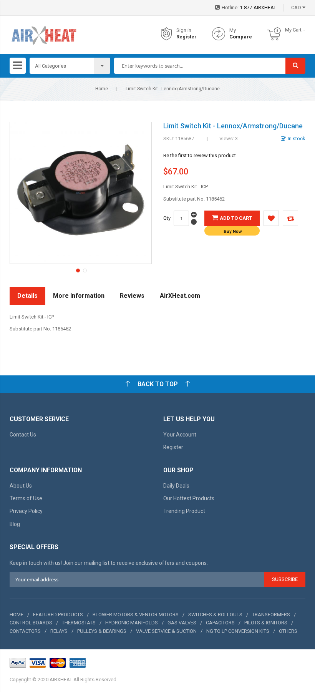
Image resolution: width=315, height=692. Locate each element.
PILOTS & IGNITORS (265, 623)
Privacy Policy (26, 511)
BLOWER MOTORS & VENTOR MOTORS (136, 614)
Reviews (132, 295)
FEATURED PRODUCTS (58, 614)
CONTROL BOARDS (31, 623)
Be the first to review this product (199, 155)
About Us (21, 486)
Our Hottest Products (188, 498)
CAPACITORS (220, 623)
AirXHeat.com (180, 295)
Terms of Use (26, 498)
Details (27, 295)
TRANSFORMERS (271, 614)
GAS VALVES (181, 623)
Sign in (183, 30)
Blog (15, 524)
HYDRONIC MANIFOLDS (131, 623)
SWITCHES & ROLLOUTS (215, 614)
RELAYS (59, 631)
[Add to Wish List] (271, 218)
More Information (78, 295)
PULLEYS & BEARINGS (101, 631)
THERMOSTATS (79, 623)
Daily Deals (176, 486)
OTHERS (288, 631)
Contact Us (23, 434)
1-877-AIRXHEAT (258, 7)
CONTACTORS (25, 631)
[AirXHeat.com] (44, 34)
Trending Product (184, 511)
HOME (16, 614)
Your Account (179, 434)
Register (186, 37)
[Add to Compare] (290, 218)
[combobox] (200, 66)
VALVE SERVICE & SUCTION (166, 631)
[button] (77, 269)
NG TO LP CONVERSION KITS (237, 631)
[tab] (27, 296)
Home (101, 88)
